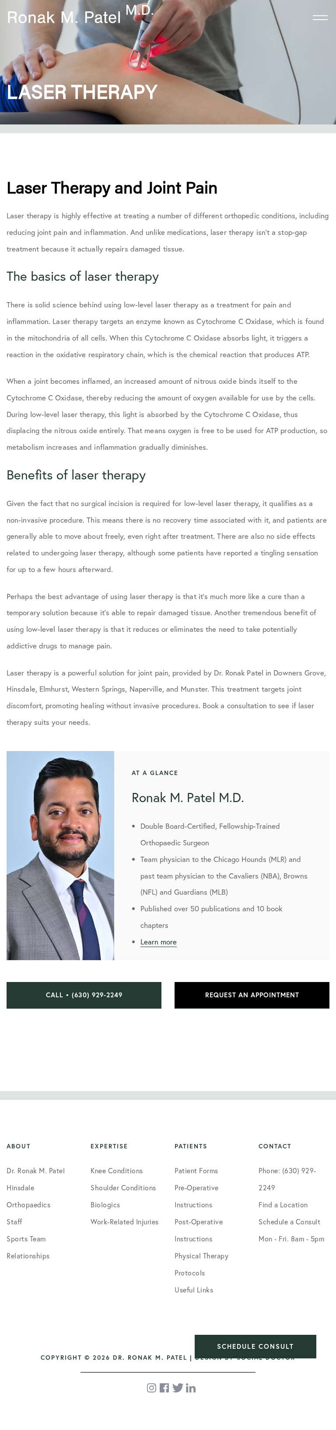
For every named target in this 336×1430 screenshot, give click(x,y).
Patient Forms (196, 1170)
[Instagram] (152, 1387)
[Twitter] (177, 1387)
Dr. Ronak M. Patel (36, 1170)
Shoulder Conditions (123, 1187)
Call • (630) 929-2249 (84, 995)
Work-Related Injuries (125, 1221)
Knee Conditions (117, 1170)
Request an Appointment (252, 995)
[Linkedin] (191, 1387)
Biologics (105, 1204)
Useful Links (194, 1289)
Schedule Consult (255, 1346)
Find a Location (283, 1204)
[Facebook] (165, 1387)
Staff (14, 1221)
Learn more (158, 942)
